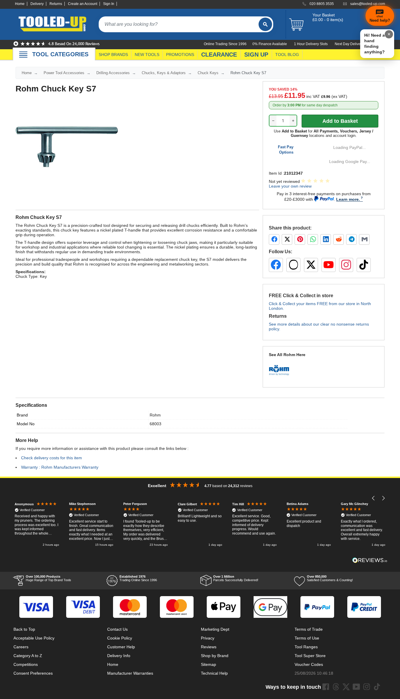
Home (20, 4)
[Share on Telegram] (351, 239)
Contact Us (117, 629)
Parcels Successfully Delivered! (235, 578)
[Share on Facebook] (274, 239)
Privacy (207, 638)
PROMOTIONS (180, 54)
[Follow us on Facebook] (276, 265)
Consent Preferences (33, 673)
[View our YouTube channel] (329, 265)
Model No (26, 423)
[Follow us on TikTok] (364, 265)
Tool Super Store (310, 655)
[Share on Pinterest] (300, 239)
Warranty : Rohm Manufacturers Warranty (59, 467)
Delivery (37, 4)
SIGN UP (256, 54)
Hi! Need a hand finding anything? (374, 43)
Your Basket (323, 15)
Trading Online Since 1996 (138, 578)
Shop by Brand (214, 655)
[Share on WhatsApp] (312, 239)
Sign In (108, 4)
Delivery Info (118, 655)
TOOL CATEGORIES (60, 54)
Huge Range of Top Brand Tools (48, 578)
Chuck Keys (208, 73)
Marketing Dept (215, 629)
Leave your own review (290, 186)
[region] (200, 525)
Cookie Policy (119, 638)
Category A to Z (27, 655)
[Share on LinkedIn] (325, 239)
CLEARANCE (219, 54)
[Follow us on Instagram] (346, 265)
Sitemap (208, 664)
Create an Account (82, 4)
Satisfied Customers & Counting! (330, 578)
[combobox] (178, 24)
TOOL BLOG (287, 54)
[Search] (265, 24)
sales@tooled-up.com (367, 4)
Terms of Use (307, 638)
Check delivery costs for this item (51, 457)
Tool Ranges (306, 646)
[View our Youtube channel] (356, 686)
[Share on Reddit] (338, 239)
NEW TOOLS (147, 54)
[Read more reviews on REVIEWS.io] (369, 560)
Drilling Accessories (113, 73)
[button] (373, 498)
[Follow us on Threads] (293, 265)
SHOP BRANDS (113, 54)
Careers (20, 646)
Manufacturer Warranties (130, 673)
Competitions (25, 664)
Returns (55, 4)
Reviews (208, 646)
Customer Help (121, 646)
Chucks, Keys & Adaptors (164, 73)
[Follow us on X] (311, 265)
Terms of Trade (309, 629)
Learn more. (348, 199)
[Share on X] (287, 239)
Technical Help (214, 673)
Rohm (155, 415)
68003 (155, 423)
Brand (22, 415)
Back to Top (24, 629)
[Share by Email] (364, 239)
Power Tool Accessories (64, 73)
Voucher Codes (309, 664)
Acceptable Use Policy (33, 638)
